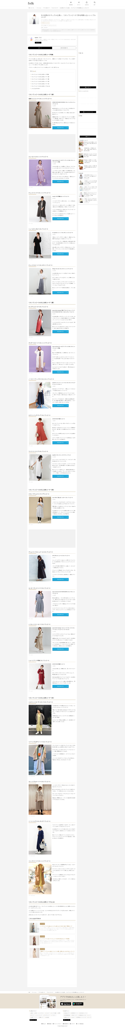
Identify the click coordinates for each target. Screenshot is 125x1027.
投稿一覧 (37, 42)
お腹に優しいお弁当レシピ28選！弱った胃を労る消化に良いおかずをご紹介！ (90, 167)
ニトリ (89, 1015)
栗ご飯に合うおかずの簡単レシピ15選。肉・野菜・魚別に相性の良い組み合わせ (90, 143)
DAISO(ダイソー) (75, 1013)
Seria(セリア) (67, 1013)
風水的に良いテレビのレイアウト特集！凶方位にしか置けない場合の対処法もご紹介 (90, 155)
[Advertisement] (52, 143)
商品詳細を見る (60, 127)
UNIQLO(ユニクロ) (82, 1015)
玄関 (59, 1013)
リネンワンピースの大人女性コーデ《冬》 (40, 83)
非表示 (34, 71)
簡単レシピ (41, 1017)
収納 (32, 1013)
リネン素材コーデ (45, 25)
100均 (36, 1013)
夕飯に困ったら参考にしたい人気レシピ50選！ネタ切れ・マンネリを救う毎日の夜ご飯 (90, 161)
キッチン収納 (53, 1013)
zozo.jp (32, 129)
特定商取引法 (66, 1023)
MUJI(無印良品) (67, 1015)
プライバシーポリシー (58, 1023)
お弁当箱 (47, 1017)
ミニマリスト (41, 1013)
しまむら (73, 1017)
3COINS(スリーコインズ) (81, 1017)
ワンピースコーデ (53, 25)
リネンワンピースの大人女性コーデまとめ (40, 86)
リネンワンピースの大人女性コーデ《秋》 (40, 81)
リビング (47, 1013)
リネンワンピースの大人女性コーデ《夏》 (40, 79)
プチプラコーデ (47, 1015)
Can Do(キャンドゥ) (83, 1013)
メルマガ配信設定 (80, 1023)
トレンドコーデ (39, 1015)
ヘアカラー (54, 1015)
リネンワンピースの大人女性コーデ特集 (40, 74)
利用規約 (49, 1023)
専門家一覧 (88, 136)
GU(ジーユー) (74, 1015)
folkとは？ (44, 1023)
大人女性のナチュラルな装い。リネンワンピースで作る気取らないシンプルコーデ (69, 992)
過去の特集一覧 (88, 87)
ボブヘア (32, 1015)
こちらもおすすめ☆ (35, 88)
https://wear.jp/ (33, 736)
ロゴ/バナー (73, 1023)
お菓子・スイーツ (34, 1017)
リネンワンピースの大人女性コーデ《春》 (40, 76)
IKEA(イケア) (67, 1017)
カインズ (89, 1017)
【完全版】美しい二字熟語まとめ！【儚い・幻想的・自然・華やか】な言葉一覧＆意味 (90, 149)
